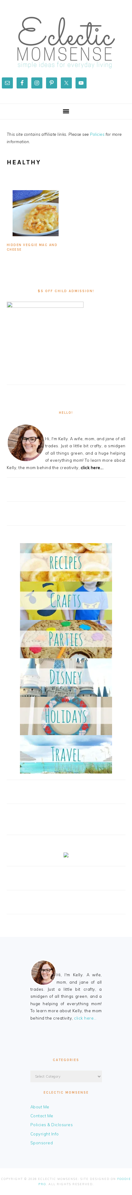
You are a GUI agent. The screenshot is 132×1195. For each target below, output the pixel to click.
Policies (97, 134)
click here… (85, 1018)
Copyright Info (44, 1133)
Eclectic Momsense (66, 43)
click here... (92, 467)
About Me (39, 1106)
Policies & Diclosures (51, 1124)
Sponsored (41, 1142)
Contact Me (41, 1115)
